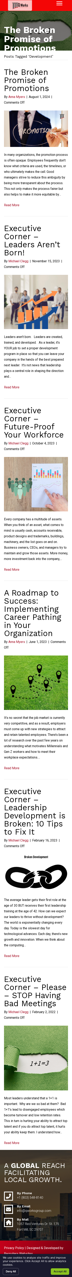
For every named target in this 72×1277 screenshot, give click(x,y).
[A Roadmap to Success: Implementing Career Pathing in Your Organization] (36, 682)
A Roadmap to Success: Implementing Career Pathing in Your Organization (32, 613)
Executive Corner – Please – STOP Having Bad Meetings (35, 991)
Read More (11, 205)
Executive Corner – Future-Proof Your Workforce (34, 423)
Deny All (11, 1271)
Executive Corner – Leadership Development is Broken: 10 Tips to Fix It (34, 812)
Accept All (60, 1271)
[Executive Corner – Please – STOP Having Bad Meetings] (36, 1058)
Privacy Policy (14, 1248)
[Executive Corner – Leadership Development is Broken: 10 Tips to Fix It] (36, 873)
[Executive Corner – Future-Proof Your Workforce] (36, 484)
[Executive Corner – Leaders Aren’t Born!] (36, 302)
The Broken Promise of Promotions (26, 80)
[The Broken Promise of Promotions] (36, 128)
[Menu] (59, 3)
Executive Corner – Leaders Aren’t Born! (32, 240)
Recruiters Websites (18, 1254)
